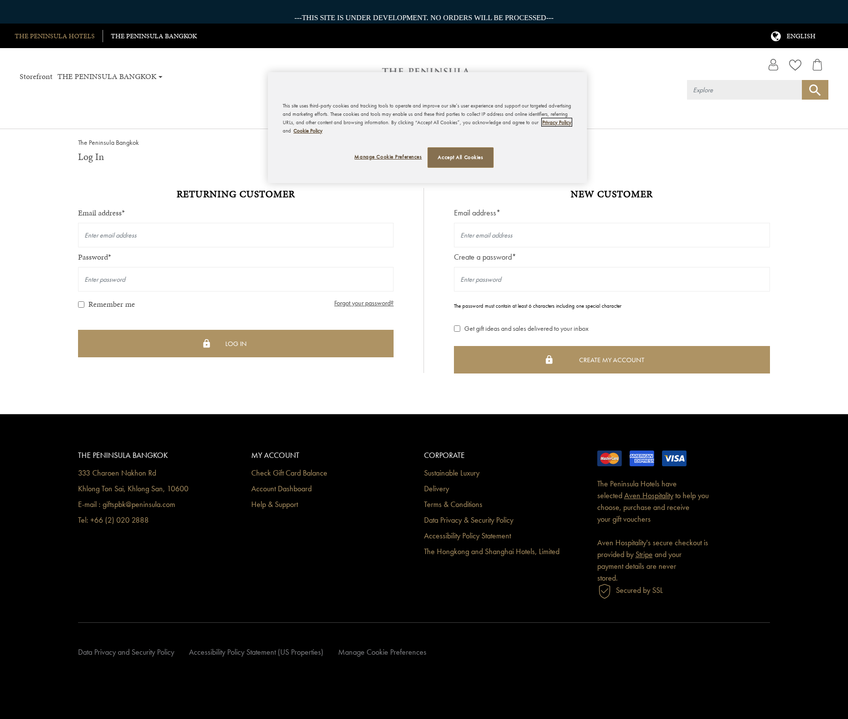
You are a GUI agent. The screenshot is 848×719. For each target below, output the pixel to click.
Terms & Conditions (453, 504)
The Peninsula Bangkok (108, 142)
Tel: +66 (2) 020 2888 (113, 520)
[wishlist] (795, 64)
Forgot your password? (364, 303)
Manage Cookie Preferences (382, 652)
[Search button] (815, 90)
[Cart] (817, 64)
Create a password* (485, 257)
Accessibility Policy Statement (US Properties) (256, 652)
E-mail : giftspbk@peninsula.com (126, 504)
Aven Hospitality (648, 495)
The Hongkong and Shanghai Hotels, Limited (491, 551)
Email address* (101, 212)
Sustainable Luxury (451, 473)
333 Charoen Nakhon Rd (117, 473)
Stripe (644, 554)
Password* (94, 257)
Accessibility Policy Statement (467, 536)
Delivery (436, 488)
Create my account (611, 359)
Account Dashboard (281, 488)
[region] (427, 127)
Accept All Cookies (460, 157)
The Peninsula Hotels (55, 36)
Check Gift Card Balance (289, 473)
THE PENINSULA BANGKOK (154, 36)
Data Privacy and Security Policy (126, 652)
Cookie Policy (307, 130)
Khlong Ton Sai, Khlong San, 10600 (133, 488)
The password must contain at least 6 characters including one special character (537, 305)
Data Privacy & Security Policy (468, 520)
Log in (236, 343)
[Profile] (773, 64)
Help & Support (274, 504)
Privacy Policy (556, 122)
